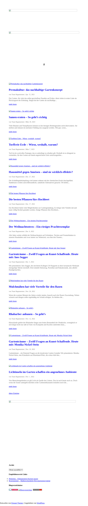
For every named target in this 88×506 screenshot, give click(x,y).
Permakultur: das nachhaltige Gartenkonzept (35, 89)
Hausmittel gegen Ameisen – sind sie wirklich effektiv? (41, 172)
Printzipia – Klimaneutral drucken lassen (23, 479)
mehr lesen (13, 104)
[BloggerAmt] (25, 490)
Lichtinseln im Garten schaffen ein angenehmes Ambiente (43, 371)
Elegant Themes (17, 503)
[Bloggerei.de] (13, 490)
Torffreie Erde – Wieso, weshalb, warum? (33, 144)
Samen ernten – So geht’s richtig (28, 117)
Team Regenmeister (18, 94)
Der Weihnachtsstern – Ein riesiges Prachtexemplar (39, 226)
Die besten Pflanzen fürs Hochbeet (29, 199)
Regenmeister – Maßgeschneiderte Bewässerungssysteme (29, 481)
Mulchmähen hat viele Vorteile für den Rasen (35, 286)
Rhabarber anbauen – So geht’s (27, 314)
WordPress (41, 503)
